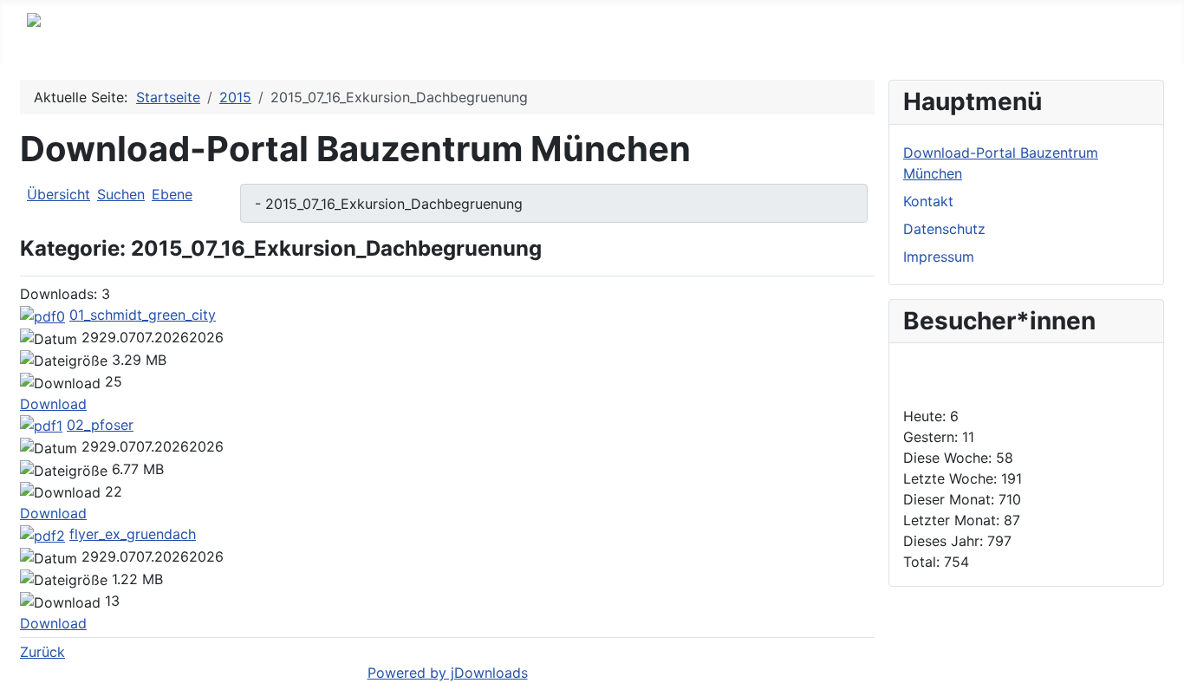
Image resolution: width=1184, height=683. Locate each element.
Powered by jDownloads (448, 672)
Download (53, 404)
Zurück (42, 651)
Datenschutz (944, 228)
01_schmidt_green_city (142, 314)
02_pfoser (100, 424)
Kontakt (928, 201)
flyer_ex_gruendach (132, 534)
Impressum (938, 256)
